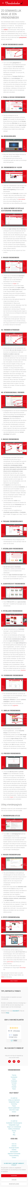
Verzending (14, 1104)
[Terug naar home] (14, 3)
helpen (3, 977)
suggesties (15, 705)
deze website (21, 199)
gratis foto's (10, 961)
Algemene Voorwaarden (14, 1153)
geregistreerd (22, 37)
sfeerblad (23, 670)
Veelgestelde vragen (14, 1102)
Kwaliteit (14, 1087)
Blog (14, 1134)
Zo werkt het (14, 1098)
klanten (6, 29)
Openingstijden (14, 1151)
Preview (14, 1085)
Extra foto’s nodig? (14, 1110)
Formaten (14, 1083)
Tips (14, 1132)
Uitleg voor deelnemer (14, 1100)
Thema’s (14, 1075)
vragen (15, 283)
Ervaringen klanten (14, 1147)
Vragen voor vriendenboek (14, 1127)
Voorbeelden (14, 1077)
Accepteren (14, 1175)
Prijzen (14, 1089)
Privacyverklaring (14, 1155)
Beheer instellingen (14, 1184)
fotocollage (23, 967)
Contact (14, 1112)
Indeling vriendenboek (14, 1129)
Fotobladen (14, 1081)
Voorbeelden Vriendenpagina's (14, 1123)
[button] (3, 3)
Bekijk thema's (14, 980)
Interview (14, 1146)
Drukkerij (14, 1149)
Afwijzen (14, 1179)
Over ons (14, 1144)
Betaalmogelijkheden (14, 1108)
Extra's (14, 1079)
